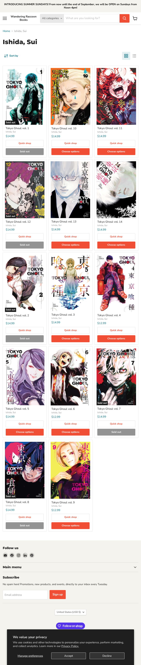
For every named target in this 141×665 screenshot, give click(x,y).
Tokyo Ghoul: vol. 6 (63, 409)
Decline (107, 656)
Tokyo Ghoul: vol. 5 (17, 409)
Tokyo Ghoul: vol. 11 (109, 128)
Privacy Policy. (70, 646)
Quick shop (25, 143)
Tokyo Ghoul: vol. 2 (17, 315)
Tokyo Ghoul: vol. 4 (109, 315)
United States (69, 612)
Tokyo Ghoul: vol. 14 (109, 222)
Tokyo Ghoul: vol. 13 (63, 221)
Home (6, 31)
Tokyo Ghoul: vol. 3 (63, 315)
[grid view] (126, 56)
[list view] (134, 56)
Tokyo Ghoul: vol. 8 (17, 502)
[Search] (124, 18)
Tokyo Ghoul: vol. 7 (109, 409)
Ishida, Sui (11, 131)
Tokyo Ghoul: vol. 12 (18, 222)
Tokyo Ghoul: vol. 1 (17, 128)
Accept (68, 656)
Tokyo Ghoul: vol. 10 (63, 128)
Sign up (58, 594)
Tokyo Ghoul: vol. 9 (63, 502)
